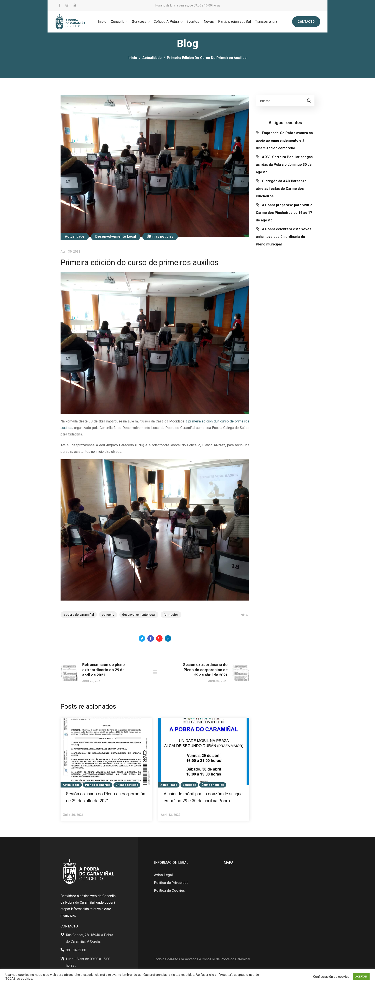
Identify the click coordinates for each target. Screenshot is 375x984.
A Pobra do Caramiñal (78, 614)
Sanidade (189, 784)
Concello (108, 614)
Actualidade (152, 58)
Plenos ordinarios (97, 784)
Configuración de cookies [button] (331, 977)
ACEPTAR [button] (361, 976)
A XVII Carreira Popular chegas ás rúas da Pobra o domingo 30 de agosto (284, 164)
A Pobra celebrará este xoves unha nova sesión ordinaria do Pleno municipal (283, 236)
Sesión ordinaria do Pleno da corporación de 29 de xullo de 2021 (105, 797)
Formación (171, 614)
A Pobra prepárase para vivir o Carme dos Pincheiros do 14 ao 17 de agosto (284, 212)
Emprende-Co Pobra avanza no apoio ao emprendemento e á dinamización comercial (284, 140)
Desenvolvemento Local (115, 236)
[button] (306, 21)
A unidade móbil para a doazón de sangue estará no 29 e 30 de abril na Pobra (203, 797)
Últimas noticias (160, 236)
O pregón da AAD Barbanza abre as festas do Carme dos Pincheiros (281, 188)
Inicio (132, 58)
